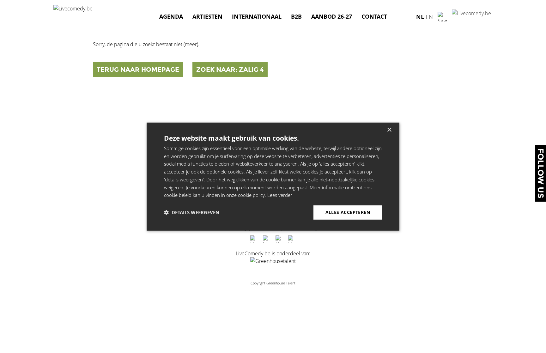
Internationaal (257, 16)
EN (429, 16)
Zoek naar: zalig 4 (230, 69)
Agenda (171, 16)
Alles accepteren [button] (347, 212)
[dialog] (273, 176)
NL (420, 16)
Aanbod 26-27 (331, 16)
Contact (374, 16)
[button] (191, 212)
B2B (296, 16)
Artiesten (207, 16)
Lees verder (279, 195)
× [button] (389, 129)
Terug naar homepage (138, 69)
